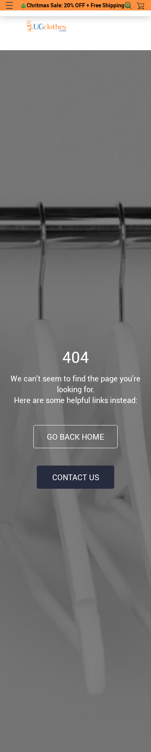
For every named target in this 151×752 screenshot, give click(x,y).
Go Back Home (75, 437)
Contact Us (75, 477)
